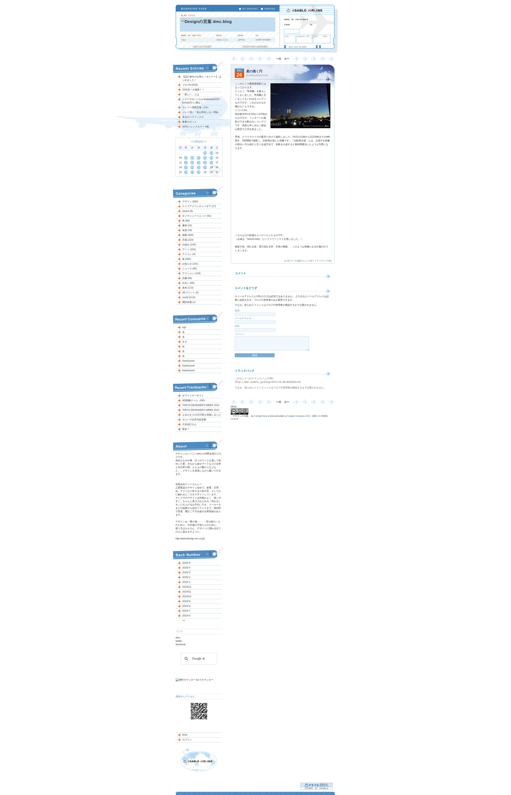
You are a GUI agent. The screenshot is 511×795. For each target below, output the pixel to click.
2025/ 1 (186, 582)
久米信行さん (189, 424)
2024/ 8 (186, 606)
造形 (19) (187, 230)
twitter (179, 641)
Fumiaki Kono (260, 416)
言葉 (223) (187, 239)
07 (198, 157)
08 (205, 157)
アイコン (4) (188, 254)
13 (192, 162)
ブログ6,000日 (190, 84)
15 (205, 162)
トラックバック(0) (322, 261)
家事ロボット (189, 121)
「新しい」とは (190, 94)
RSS (184, 734)
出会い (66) (188, 283)
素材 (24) (187, 225)
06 (192, 157)
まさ (184, 341)
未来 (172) (187, 287)
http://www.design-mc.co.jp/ (190, 538)
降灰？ (185, 429)
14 (198, 162)
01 (205, 153)
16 (211, 162)
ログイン (187, 739)
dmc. (178, 637)
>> (205, 141)
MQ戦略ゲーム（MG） (194, 400)
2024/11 (186, 591)
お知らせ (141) (190, 263)
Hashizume (188, 360)
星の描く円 (254, 71)
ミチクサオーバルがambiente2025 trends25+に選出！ (201, 101)
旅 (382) (186, 259)
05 (185, 157)
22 (205, 167)
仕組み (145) (189, 244)
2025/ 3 (186, 572)
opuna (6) (187, 211)
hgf (184, 327)
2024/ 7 (186, 610)
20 (192, 167)
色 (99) (186, 220)
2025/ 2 (186, 577)
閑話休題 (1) (188, 302)
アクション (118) (191, 273)
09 (211, 157)
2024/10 (186, 596)
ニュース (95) (189, 268)
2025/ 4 (186, 567)
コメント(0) (307, 261)
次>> (286, 58)
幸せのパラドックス (193, 117)
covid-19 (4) (188, 297)
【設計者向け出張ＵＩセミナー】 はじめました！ (201, 78)
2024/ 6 (186, 615)
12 (185, 162)
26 (185, 172)
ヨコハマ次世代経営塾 (194, 419)
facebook (181, 644)
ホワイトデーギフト (193, 395)
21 (198, 167)
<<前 (279, 58)
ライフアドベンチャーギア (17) (199, 206)
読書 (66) (187, 278)
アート (293, 261)
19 (185, 167)
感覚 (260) (187, 235)
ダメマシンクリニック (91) (196, 215)
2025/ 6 (186, 563)
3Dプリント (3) (190, 292)
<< (192, 141)
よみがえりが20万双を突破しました (201, 414)
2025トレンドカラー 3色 (195, 126)
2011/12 (198, 141)
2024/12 (186, 587)
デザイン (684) (190, 201)
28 (198, 172)
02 (211, 153)
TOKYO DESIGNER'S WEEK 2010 (200, 405)
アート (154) (189, 249)
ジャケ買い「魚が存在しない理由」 (201, 112)
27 (192, 172)
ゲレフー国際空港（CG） (196, 107)
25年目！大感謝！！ (193, 89)
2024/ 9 (186, 601)
